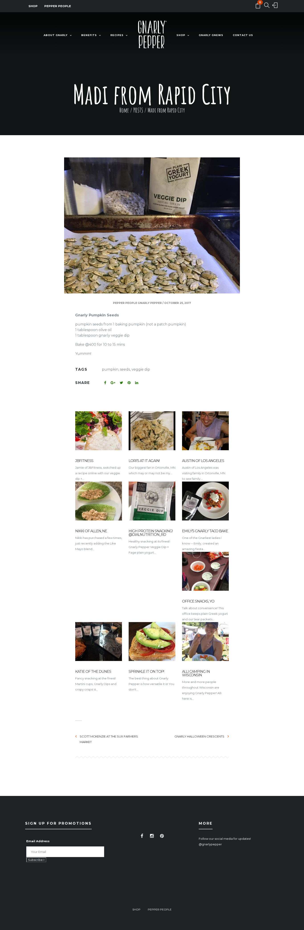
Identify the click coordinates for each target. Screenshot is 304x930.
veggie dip (141, 369)
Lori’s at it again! (144, 461)
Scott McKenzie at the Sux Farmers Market (109, 739)
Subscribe (35, 860)
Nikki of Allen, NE (91, 531)
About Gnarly (56, 35)
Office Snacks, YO (198, 601)
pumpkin (110, 369)
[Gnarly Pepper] (152, 35)
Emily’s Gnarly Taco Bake (205, 531)
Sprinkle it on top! (146, 671)
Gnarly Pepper (150, 303)
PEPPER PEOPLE (57, 6)
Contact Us (243, 35)
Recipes (117, 35)
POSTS (138, 110)
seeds (125, 369)
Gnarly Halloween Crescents (199, 736)
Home (124, 110)
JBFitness (84, 461)
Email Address (38, 841)
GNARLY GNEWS (211, 35)
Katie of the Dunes (93, 671)
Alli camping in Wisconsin (196, 673)
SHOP (33, 6)
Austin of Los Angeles (203, 461)
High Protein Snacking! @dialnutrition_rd (151, 533)
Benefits (89, 35)
